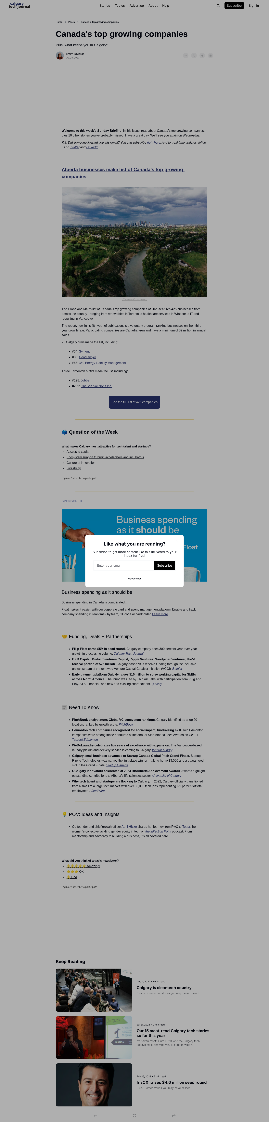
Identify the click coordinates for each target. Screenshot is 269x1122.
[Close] (177, 541)
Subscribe (164, 565)
